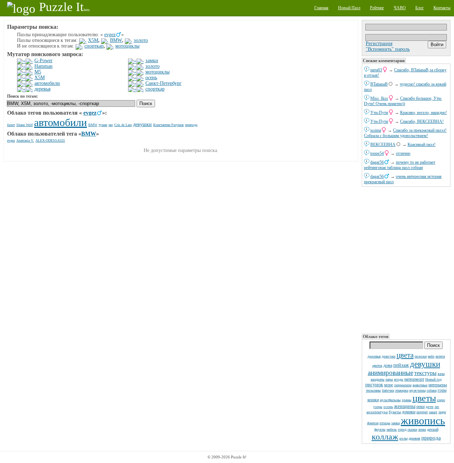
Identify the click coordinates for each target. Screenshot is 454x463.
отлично (403, 153)
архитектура (377, 412)
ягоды (398, 379)
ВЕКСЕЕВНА (382, 144)
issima (375, 130)
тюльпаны (373, 390)
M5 (37, 72)
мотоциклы (127, 46)
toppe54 (377, 153)
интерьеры (437, 384)
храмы (406, 400)
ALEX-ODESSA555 (50, 140)
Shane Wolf (24, 125)
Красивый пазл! (422, 144)
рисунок (374, 384)
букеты (395, 412)
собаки (432, 390)
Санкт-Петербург (163, 83)
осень (388, 406)
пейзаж (401, 365)
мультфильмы (390, 400)
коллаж (385, 436)
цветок (377, 365)
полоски (421, 356)
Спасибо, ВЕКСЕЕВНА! (422, 121)
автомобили (47, 83)
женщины (404, 406)
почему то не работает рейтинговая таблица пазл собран (399, 165)
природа (431, 438)
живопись (423, 420)
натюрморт (414, 379)
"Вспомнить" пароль (388, 49)
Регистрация (379, 43)
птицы (385, 423)
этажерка (401, 390)
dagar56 (377, 162)
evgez (110, 34)
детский (432, 429)
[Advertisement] (406, 260)
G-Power (43, 60)
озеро (441, 400)
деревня (414, 438)
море (388, 384)
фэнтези (372, 423)
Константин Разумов (168, 125)
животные (420, 385)
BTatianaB (379, 84)
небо (431, 356)
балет (11, 125)
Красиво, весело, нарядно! (423, 112)
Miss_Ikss (379, 98)
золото (141, 40)
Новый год (433, 379)
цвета (405, 355)
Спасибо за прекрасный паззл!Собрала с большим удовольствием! (405, 133)
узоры (377, 407)
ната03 (376, 69)
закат (433, 412)
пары (389, 379)
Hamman (43, 66)
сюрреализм (402, 385)
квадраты (377, 379)
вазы (441, 374)
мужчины (417, 390)
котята (440, 356)
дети (429, 406)
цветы (424, 398)
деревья (374, 356)
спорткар (94, 46)
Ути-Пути (379, 112)
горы (442, 390)
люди (442, 412)
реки (420, 406)
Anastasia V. (25, 140)
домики (408, 411)
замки (395, 423)
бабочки (388, 390)
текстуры (425, 373)
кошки (373, 399)
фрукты (380, 429)
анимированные (390, 372)
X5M (93, 40)
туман (103, 125)
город (402, 429)
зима (422, 429)
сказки (412, 429)
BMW (116, 40)
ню (111, 125)
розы (403, 438)
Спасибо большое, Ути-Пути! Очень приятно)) (403, 101)
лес (436, 407)
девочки (388, 356)
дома (387, 365)
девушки (425, 364)
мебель (392, 429)
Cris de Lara (123, 125)
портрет (422, 412)
